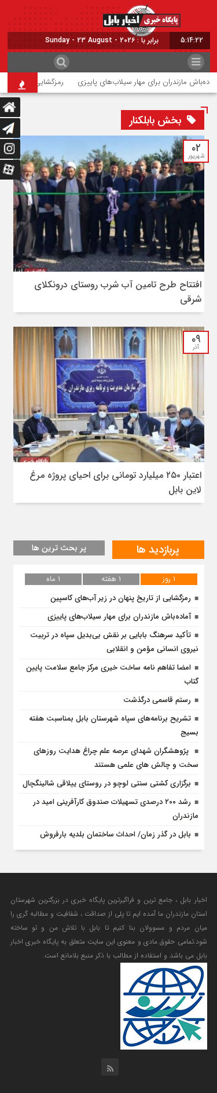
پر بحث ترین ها (59, 548)
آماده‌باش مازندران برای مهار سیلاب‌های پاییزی (119, 617)
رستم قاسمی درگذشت (157, 700)
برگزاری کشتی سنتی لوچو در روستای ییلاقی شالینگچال (107, 783)
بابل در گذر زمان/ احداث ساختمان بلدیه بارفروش (115, 834)
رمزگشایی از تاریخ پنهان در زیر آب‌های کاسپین (120, 598)
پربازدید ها (158, 550)
